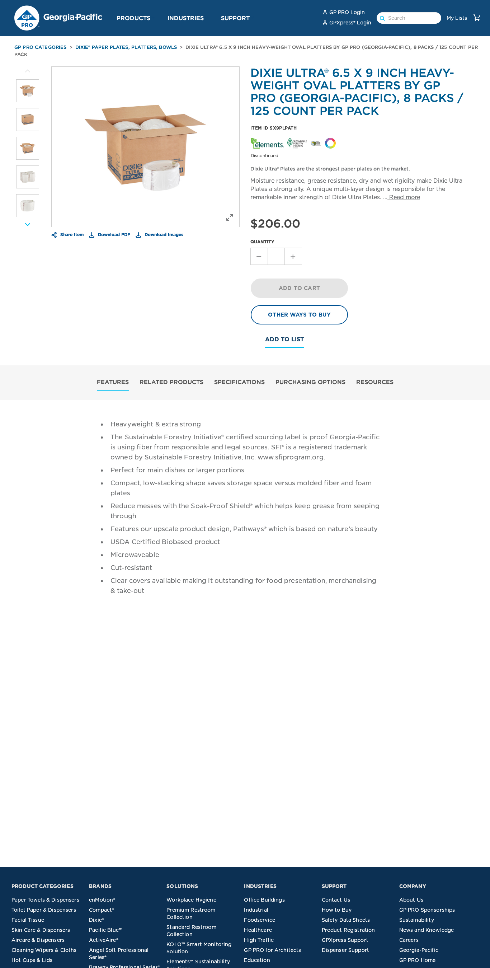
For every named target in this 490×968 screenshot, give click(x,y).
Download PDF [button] (113, 234)
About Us (411, 900)
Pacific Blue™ (105, 930)
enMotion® (102, 900)
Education (257, 960)
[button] (153, 17)
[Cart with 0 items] (476, 17)
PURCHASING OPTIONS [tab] (310, 381)
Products (133, 18)
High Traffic (259, 940)
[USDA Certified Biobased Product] (316, 143)
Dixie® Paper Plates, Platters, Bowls (126, 47)
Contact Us (336, 900)
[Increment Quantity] (293, 256)
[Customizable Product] (330, 143)
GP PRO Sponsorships (427, 910)
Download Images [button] (163, 234)
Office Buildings (264, 900)
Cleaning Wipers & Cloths (44, 950)
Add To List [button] (284, 339)
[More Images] (27, 71)
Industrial (256, 910)
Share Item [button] (71, 234)
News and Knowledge (426, 930)
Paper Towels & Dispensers (45, 900)
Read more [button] (403, 197)
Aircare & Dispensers (38, 940)
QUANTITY (262, 241)
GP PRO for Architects (272, 950)
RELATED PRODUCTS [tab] (171, 381)
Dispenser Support (345, 950)
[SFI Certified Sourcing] (297, 143)
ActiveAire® (103, 940)
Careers (409, 940)
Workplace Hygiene (191, 900)
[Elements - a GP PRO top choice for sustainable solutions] (267, 143)
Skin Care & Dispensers (40, 930)
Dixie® (96, 920)
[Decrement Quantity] (259, 256)
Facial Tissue (27, 920)
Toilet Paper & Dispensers (43, 910)
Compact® (101, 910)
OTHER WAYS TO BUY (299, 315)
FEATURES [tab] (113, 381)
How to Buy (337, 910)
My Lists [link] (457, 18)
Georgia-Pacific (418, 950)
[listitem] (27, 90)
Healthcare (258, 930)
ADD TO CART (299, 288)
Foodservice (259, 920)
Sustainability (416, 920)
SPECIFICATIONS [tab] (239, 381)
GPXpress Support (345, 940)
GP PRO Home (417, 960)
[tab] (112, 382)
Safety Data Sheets (346, 920)
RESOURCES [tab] (375, 381)
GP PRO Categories (40, 47)
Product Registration (348, 930)
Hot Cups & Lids (31, 960)
